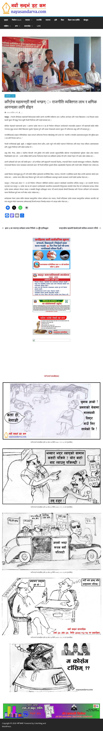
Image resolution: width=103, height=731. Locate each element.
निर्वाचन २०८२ (16, 20)
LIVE (39, 26)
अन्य (16, 26)
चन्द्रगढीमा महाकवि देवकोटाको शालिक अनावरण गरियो (78, 228)
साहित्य (6, 26)
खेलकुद (86, 20)
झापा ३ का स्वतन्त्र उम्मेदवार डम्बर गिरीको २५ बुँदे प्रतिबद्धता (26, 228)
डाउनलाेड (27, 26)
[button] (31, 20)
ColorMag (38, 723)
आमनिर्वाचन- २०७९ (10, 96)
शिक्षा (62, 20)
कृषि (55, 20)
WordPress (6, 726)
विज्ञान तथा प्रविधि (74, 20)
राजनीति (39, 20)
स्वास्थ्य (48, 20)
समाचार (27, 20)
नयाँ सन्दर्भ (20, 723)
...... (22, 112)
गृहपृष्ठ (6, 20)
